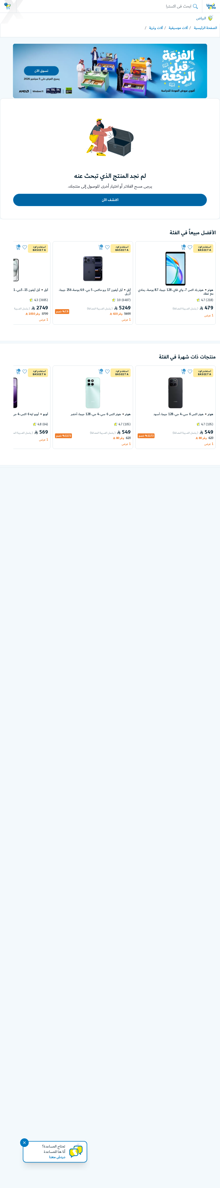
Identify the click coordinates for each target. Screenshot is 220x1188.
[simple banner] (211, 6)
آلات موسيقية (178, 28)
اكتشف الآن (110, 200)
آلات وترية (156, 28)
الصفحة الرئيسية (205, 28)
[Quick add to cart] (163, 247)
